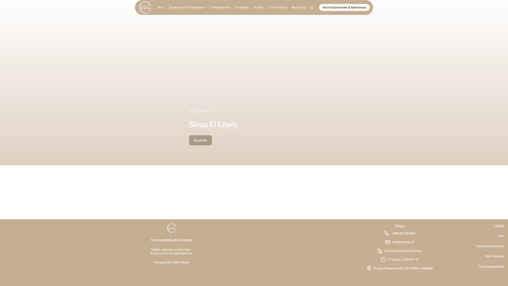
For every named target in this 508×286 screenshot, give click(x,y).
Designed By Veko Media (172, 262)
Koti (501, 236)
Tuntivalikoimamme (490, 246)
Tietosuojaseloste (491, 266)
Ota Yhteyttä (494, 256)
